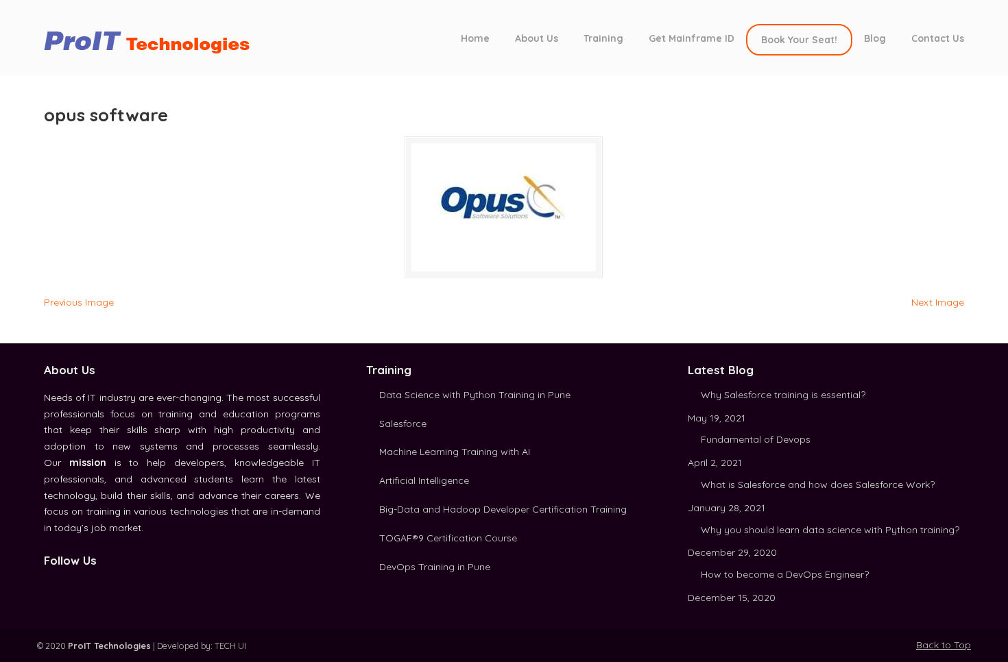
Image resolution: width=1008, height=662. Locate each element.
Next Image (937, 302)
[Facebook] (50, 584)
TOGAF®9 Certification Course (448, 538)
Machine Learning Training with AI (454, 451)
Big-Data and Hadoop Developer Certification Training (503, 509)
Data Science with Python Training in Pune (475, 395)
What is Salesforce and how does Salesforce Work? (818, 484)
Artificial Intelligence (424, 480)
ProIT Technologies (153, 36)
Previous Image (79, 302)
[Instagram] (80, 584)
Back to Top (943, 645)
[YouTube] (96, 584)
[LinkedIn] (65, 584)
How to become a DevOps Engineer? (785, 574)
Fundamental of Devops (756, 439)
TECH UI (230, 645)
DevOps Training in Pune (434, 567)
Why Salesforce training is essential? (783, 395)
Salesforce (403, 423)
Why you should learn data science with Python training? (830, 530)
